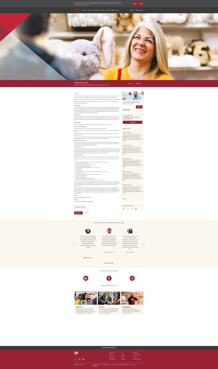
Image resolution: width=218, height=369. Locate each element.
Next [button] (143, 244)
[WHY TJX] (109, 303)
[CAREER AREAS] (132, 303)
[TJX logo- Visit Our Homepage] (76, 353)
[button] (138, 83)
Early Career (101, 10)
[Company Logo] (78, 10)
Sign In (117, 10)
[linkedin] (79, 359)
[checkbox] (130, 83)
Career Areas (95, 10)
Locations (107, 10)
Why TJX (89, 10)
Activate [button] (139, 107)
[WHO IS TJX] (86, 303)
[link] (126, 109)
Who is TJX (85, 10)
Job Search (112, 10)
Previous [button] (74, 244)
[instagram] (83, 359)
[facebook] (75, 359)
